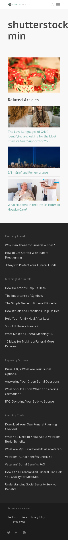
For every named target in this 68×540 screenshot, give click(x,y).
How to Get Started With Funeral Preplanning (27, 255)
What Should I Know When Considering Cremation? (31, 391)
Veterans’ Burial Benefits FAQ (25, 464)
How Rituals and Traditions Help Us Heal (32, 311)
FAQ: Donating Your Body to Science (29, 401)
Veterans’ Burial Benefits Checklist (28, 457)
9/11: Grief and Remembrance (28, 173)
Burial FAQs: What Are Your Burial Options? (28, 371)
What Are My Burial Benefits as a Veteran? (34, 449)
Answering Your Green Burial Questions (32, 381)
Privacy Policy (38, 517)
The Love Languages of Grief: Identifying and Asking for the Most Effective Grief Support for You (32, 136)
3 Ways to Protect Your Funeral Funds (30, 265)
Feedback (13, 517)
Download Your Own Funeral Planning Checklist (31, 426)
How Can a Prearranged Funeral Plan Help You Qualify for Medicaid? (34, 474)
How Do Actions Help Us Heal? (25, 288)
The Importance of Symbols (24, 296)
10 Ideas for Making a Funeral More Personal (29, 343)
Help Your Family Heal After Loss (27, 319)
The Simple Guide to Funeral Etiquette (31, 303)
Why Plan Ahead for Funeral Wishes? (30, 245)
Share (24, 517)
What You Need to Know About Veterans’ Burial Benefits (33, 439)
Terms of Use (18, 521)
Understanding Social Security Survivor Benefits (31, 486)
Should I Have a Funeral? (21, 326)
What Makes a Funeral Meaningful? (29, 334)
